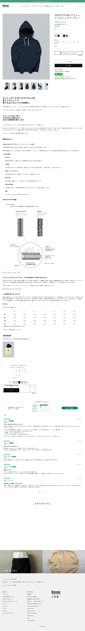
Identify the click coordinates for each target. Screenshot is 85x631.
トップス (5, 606)
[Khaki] (67, 36)
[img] (7, 419)
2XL (74, 42)
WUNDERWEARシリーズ (8, 596)
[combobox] (19, 382)
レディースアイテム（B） (8, 613)
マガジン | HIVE (55, 6)
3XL (78, 42)
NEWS (28, 618)
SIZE (56, 39)
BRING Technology (31, 613)
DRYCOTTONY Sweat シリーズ (10, 601)
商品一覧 (5, 592)
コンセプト (34, 6)
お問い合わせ (30, 592)
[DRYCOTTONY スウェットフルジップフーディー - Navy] (8, 539)
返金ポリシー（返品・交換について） (36, 601)
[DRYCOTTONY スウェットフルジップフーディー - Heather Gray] (3, 539)
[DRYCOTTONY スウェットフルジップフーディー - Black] (5, 539)
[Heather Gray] (56, 36)
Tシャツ (4, 603)
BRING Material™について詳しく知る (12, 289)
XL (70, 42)
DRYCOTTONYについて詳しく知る (11, 272)
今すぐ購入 (68, 65)
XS (56, 42)
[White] (61, 36)
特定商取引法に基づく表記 (33, 599)
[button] (58, 24)
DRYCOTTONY (57, 22)
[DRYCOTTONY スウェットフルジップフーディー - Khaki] (10, 539)
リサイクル (41, 6)
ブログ (62, 6)
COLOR (58, 33)
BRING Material (31, 611)
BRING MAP (30, 615)
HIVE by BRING (30, 620)
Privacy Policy (30, 608)
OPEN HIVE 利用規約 (32, 596)
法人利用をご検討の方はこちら (34, 603)
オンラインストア (26, 6)
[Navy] (64, 36)
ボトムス (5, 611)
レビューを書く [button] (70, 408)
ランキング (5, 594)
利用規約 (29, 594)
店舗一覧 (47, 6)
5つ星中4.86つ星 (19, 407)
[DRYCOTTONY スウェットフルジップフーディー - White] (6, 539)
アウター (5, 608)
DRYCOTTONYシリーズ (8, 599)
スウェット (64, 22)
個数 (56, 45)
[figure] (10, 382)
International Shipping (33, 606)
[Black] (58, 36)
